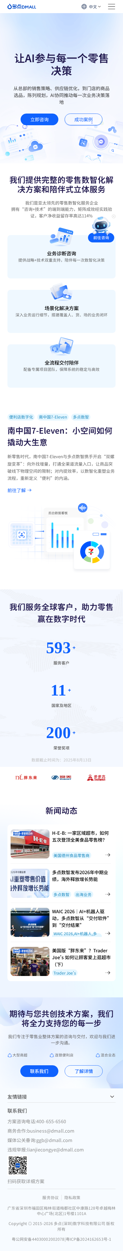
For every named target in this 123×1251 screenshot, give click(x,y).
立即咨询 (39, 119)
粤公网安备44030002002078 (39, 1239)
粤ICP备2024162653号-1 (88, 1239)
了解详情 (84, 1071)
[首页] (21, 6)
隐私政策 (72, 1197)
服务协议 (50, 1197)
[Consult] (101, 229)
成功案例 (83, 119)
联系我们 (39, 1071)
